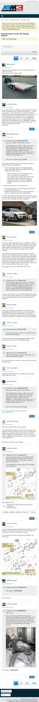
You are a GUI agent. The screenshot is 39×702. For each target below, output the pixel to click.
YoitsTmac (9, 273)
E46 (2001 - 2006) (25, 19)
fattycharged (10, 421)
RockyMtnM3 (10, 134)
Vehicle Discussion (14, 19)
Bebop (8, 64)
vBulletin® (29, 699)
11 (21, 58)
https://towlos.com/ (7, 412)
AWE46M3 (9, 580)
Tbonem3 (9, 237)
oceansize (9, 523)
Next (34, 58)
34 (27, 58)
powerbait (9, 104)
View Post (26, 140)
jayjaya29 (9, 381)
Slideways (9, 448)
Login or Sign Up (32, 1)
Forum (6, 19)
